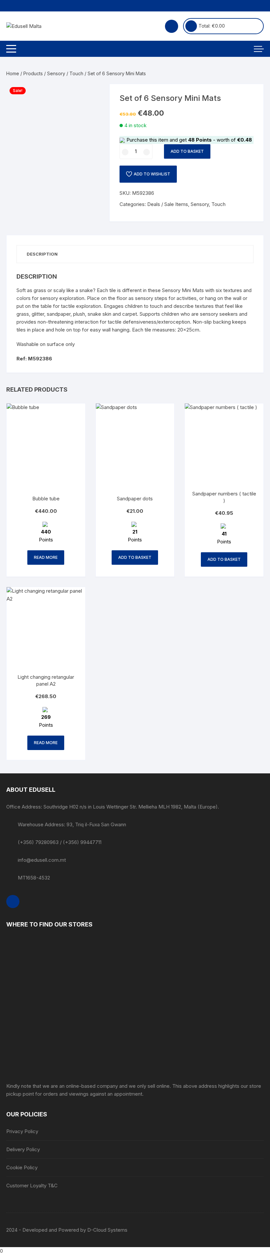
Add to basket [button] (134, 557)
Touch (76, 73)
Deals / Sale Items (167, 204)
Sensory (56, 73)
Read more (46, 557)
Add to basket (187, 151)
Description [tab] (42, 254)
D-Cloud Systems (107, 1230)
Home (12, 73)
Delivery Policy (23, 1149)
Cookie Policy (22, 1167)
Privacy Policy (22, 1131)
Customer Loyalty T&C (32, 1185)
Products (33, 73)
